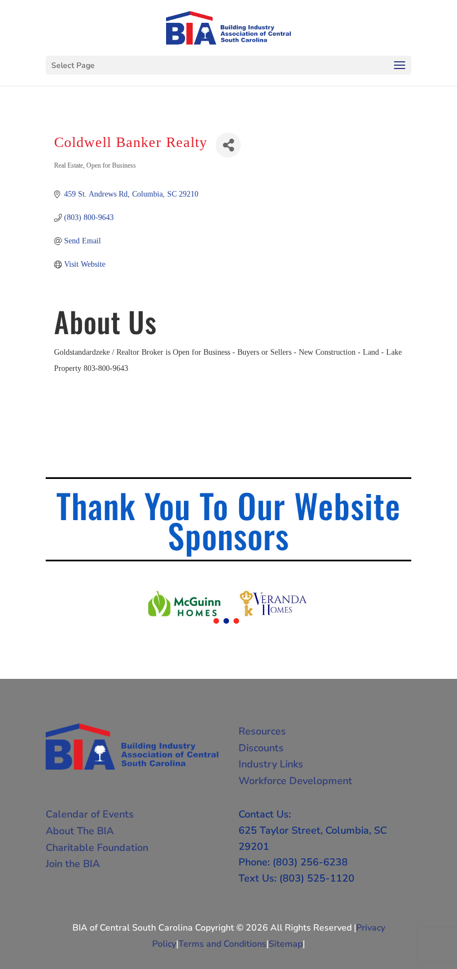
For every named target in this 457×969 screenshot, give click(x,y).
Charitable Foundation (97, 847)
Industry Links (271, 764)
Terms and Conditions (222, 944)
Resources (262, 731)
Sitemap (286, 944)
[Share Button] (228, 145)
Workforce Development (295, 780)
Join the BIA (73, 863)
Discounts (261, 748)
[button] (216, 621)
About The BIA (80, 831)
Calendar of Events (90, 814)
